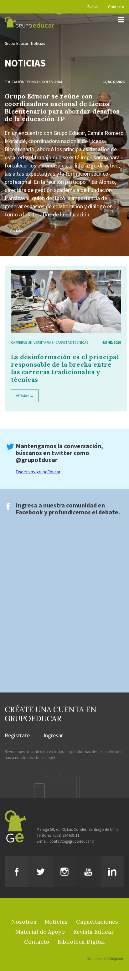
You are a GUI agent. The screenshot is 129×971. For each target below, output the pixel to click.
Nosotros (23, 921)
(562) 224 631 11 (66, 835)
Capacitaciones (97, 921)
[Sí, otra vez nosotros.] (105, 949)
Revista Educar (93, 931)
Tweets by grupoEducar (38, 472)
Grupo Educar (16, 43)
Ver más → (18, 231)
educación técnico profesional (34, 81)
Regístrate (17, 736)
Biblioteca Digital (81, 941)
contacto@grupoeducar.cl (71, 841)
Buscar (93, 6)
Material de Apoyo (40, 931)
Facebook (29, 512)
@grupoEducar (37, 460)
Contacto (116, 6)
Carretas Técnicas (71, 342)
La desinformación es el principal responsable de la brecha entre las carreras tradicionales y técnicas (65, 368)
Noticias (38, 43)
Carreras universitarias (32, 342)
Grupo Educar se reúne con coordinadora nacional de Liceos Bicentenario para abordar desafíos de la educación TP (62, 107)
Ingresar (53, 736)
